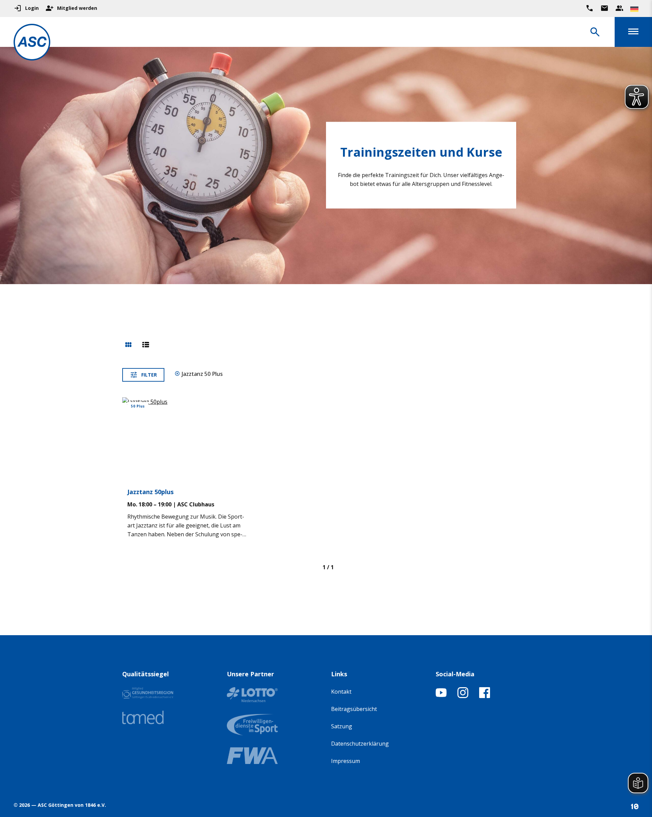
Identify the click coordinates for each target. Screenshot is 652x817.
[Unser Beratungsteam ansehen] (619, 8)
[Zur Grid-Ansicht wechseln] (128, 345)
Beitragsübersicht (354, 709)
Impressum (345, 761)
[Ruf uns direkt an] (589, 8)
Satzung (341, 726)
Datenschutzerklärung (360, 743)
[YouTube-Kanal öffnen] (441, 696)
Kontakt (341, 691)
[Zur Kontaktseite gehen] (604, 8)
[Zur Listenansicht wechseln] (146, 345)
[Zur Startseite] (32, 43)
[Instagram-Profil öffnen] (462, 696)
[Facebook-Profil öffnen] (484, 696)
